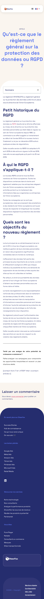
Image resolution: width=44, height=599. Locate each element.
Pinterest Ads (9, 464)
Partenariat (8, 517)
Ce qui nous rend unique (13, 432)
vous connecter (17, 396)
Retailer (7, 536)
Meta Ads (7, 454)
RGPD (14, 124)
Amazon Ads (9, 458)
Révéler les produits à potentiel (16, 513)
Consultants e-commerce (14, 539)
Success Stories (10, 425)
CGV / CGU (28, 592)
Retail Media (9, 471)
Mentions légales (31, 585)
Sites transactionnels (12, 546)
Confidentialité (30, 588)
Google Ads (8, 451)
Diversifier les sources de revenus (17, 510)
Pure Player (8, 532)
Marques (7, 542)
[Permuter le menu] (32, 9)
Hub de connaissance (12, 428)
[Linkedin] (5, 480)
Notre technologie (11, 500)
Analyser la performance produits (17, 506)
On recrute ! (8, 435)
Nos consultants (10, 503)
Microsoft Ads (9, 468)
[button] (38, 90)
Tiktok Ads (8, 461)
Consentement (30, 595)
